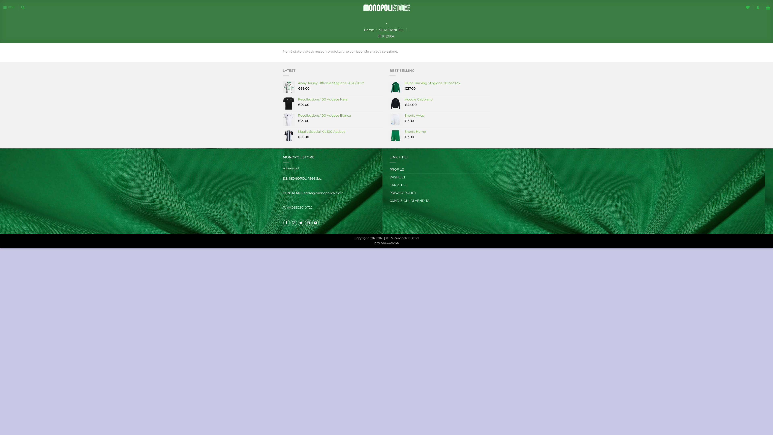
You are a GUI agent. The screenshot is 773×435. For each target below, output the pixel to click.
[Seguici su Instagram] (293, 223)
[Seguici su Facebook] (286, 223)
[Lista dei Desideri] (748, 7)
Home (369, 30)
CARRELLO (398, 185)
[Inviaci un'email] (308, 223)
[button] (9, 7)
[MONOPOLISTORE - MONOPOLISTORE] (386, 7)
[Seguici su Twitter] (301, 223)
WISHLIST (397, 177)
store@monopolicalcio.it (324, 193)
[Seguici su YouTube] (315, 223)
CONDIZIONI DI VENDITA (409, 201)
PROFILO (397, 169)
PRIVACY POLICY (403, 193)
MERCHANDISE (391, 30)
